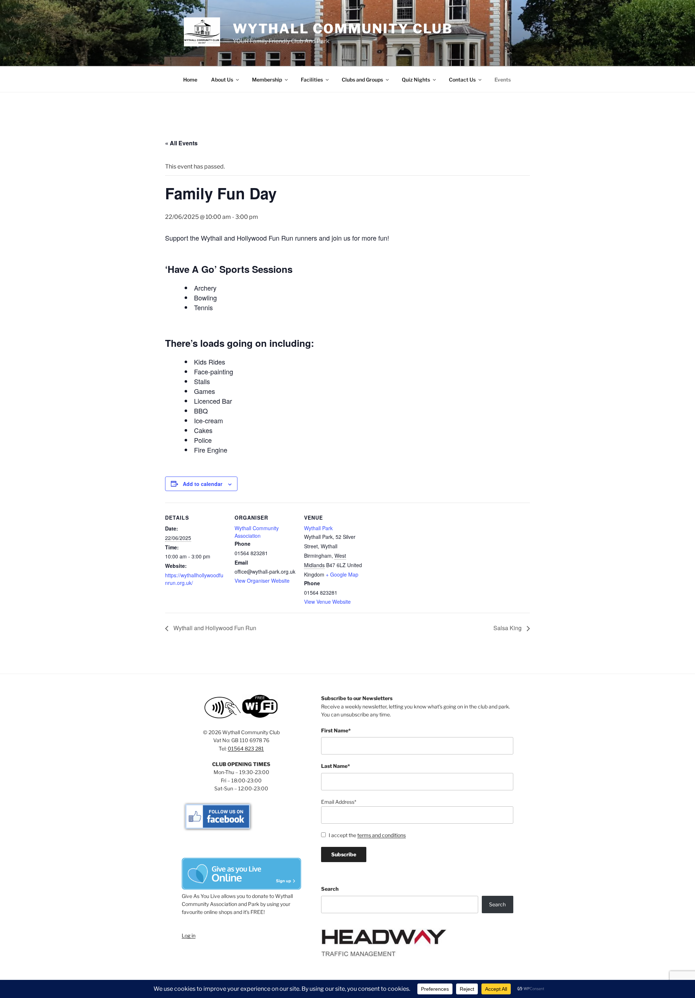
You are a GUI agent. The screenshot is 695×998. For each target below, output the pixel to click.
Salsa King (508, 628)
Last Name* (335, 766)
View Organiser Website (262, 580)
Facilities (312, 79)
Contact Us (462, 79)
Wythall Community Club (343, 29)
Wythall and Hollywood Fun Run (214, 628)
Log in (188, 935)
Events (502, 79)
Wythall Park (318, 528)
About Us (222, 79)
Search (329, 889)
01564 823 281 (246, 748)
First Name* (336, 730)
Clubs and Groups (362, 79)
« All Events (181, 143)
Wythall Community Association (257, 531)
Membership (267, 79)
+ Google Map (342, 574)
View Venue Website (327, 601)
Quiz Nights (416, 79)
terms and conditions (381, 835)
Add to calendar (202, 483)
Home (190, 79)
